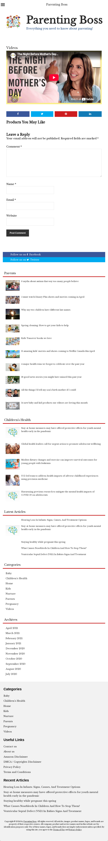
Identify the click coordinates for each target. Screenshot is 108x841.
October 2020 (14, 658)
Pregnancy (12, 604)
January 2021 (13, 643)
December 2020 (15, 648)
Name (11, 184)
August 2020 (13, 669)
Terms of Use (59, 830)
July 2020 (11, 674)
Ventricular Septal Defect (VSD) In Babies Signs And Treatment (42, 811)
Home (9, 583)
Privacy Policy (12, 767)
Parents (10, 598)
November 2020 (15, 653)
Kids (8, 588)
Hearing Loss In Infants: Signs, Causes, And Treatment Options (42, 787)
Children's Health (16, 578)
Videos (12, 48)
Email (11, 199)
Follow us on (26, 254)
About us (9, 751)
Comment (14, 146)
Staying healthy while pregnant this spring (30, 800)
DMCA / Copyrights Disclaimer (22, 761)
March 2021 (13, 633)
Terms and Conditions (17, 772)
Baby (9, 573)
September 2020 (15, 663)
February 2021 (14, 638)
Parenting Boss (57, 4)
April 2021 (12, 628)
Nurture (11, 593)
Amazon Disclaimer (16, 756)
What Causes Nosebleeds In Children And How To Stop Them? (42, 806)
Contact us (10, 746)
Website (11, 215)
